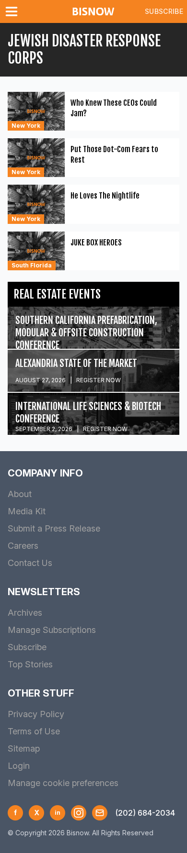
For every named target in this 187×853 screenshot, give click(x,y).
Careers (23, 546)
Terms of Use (34, 731)
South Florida (32, 265)
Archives (25, 613)
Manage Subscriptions (52, 630)
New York (26, 125)
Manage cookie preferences (63, 783)
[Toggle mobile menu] (13, 11)
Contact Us (30, 563)
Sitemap (24, 748)
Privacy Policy (36, 714)
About (20, 494)
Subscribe (164, 11)
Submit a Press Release (54, 528)
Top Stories (30, 664)
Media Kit (27, 511)
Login (19, 766)
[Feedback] (99, 812)
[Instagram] (78, 812)
